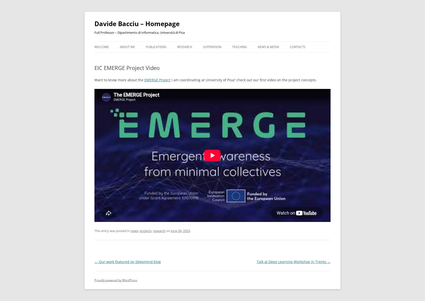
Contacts (297, 47)
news (134, 231)
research (159, 231)
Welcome (101, 47)
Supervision (212, 47)
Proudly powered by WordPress (115, 280)
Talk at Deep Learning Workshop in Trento (294, 261)
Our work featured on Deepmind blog (127, 261)
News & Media (268, 47)
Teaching (239, 47)
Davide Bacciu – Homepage (137, 23)
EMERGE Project (157, 80)
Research (184, 47)
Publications (156, 47)
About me (127, 47)
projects (146, 231)
